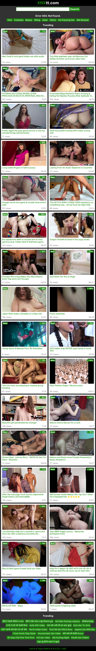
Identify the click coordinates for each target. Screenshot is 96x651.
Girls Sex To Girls (81, 625)
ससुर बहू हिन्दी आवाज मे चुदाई (48, 641)
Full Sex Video (43, 637)
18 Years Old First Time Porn (21, 637)
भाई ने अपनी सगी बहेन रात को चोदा (14, 629)
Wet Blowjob (83, 20)
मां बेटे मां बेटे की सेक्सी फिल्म (16, 625)
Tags (39, 648)
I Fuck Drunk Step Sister (24, 633)
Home (33, 648)
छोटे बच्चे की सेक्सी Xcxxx (73, 633)
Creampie (18, 20)
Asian (45, 20)
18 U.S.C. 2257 (59, 648)
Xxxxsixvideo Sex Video (49, 633)
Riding (37, 20)
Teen (9, 20)
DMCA (47, 648)
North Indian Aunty (38, 629)
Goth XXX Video (37, 625)
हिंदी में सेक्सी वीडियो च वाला (13, 621)
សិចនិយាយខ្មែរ (87, 621)
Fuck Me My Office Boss (60, 629)
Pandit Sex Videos (80, 637)
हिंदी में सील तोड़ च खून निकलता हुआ (39, 621)
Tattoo (53, 20)
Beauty (29, 20)
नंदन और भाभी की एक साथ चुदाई (59, 625)
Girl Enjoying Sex (66, 20)
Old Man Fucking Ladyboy (67, 621)
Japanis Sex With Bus (84, 629)
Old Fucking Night (60, 637)
